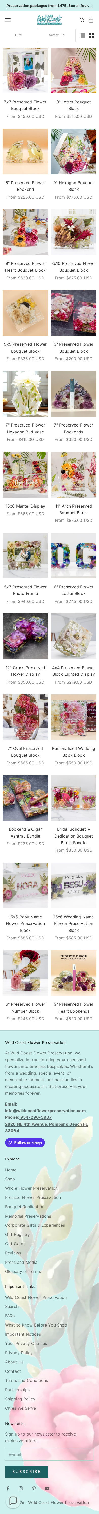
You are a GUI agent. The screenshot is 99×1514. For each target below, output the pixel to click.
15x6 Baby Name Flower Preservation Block (25, 923)
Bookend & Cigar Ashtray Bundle (25, 832)
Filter (18, 34)
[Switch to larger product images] (83, 35)
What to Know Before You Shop (36, 1325)
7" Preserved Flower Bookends (73, 428)
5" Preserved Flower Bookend (25, 186)
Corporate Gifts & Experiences (35, 1225)
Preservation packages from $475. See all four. (48, 5)
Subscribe (26, 1471)
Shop (10, 1178)
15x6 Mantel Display (25, 506)
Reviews (13, 1252)
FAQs (10, 1315)
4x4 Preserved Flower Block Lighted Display (73, 671)
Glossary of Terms (23, 1271)
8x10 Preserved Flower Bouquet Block (73, 267)
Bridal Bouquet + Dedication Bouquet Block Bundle (73, 836)
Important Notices (23, 1334)
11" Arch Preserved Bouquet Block (73, 509)
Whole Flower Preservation (31, 1188)
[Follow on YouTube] (47, 1488)
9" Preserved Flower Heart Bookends (73, 1007)
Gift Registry (17, 1234)
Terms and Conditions (26, 1380)
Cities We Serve (20, 1408)
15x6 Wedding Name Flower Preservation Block (74, 923)
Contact (13, 1371)
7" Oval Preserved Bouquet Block (25, 752)
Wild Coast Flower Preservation (36, 1297)
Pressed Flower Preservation (33, 1197)
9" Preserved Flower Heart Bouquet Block (25, 267)
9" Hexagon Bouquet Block (73, 186)
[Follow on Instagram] (20, 1488)
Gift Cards (15, 1243)
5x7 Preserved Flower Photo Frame (25, 590)
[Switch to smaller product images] (91, 35)
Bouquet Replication (24, 1206)
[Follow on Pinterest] (34, 1488)
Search (12, 1306)
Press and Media (21, 1262)
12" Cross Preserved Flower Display (25, 671)
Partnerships (17, 1389)
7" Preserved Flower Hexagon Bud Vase (25, 428)
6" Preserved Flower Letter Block (73, 590)
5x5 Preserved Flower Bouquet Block (25, 347)
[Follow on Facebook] (7, 1488)
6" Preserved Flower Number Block (25, 1007)
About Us (14, 1361)
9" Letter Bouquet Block (73, 105)
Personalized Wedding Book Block (73, 752)
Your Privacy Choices (26, 1343)
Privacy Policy (19, 1352)
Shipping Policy (20, 1398)
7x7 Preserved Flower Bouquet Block (25, 105)
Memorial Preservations (28, 1216)
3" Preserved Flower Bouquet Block (73, 347)
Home (11, 1169)
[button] (13, 1501)
